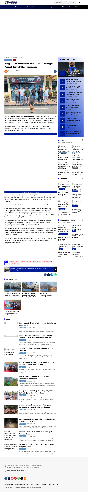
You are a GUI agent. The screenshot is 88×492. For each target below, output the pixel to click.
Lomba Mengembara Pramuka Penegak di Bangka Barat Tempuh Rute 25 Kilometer (35, 406)
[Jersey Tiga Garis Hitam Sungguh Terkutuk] (78, 204)
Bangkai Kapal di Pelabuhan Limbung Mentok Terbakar (46, 295)
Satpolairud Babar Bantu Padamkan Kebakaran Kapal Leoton (12, 295)
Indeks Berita (8, 484)
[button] (74, 2)
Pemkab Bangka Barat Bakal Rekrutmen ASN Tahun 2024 (73, 87)
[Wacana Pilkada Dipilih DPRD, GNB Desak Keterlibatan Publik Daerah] (64, 165)
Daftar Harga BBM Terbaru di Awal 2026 (64, 254)
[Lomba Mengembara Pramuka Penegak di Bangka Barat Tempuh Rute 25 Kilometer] (11, 409)
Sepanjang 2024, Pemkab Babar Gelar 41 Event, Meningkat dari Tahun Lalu (74, 93)
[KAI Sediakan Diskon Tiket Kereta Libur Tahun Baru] (78, 247)
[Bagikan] (55, 71)
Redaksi (44, 484)
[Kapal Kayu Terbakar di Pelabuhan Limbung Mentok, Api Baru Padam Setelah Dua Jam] (30, 287)
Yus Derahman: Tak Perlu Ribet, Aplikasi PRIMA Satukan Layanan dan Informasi (12, 313)
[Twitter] (48, 274)
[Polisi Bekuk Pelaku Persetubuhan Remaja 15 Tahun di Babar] (11, 435)
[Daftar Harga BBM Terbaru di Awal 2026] (64, 247)
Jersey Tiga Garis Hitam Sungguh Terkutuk (77, 210)
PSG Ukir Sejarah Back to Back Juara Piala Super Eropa (63, 194)
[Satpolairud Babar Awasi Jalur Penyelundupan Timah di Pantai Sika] (11, 423)
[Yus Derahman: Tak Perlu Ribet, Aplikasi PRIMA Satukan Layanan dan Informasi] (12, 305)
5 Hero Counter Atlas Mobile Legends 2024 (72, 106)
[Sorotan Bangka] (11, 2)
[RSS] (25, 478)
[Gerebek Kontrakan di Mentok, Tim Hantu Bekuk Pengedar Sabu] (11, 448)
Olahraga (62, 189)
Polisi (8, 264)
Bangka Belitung (26, 261)
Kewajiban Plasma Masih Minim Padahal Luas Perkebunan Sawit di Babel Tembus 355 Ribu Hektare (64, 239)
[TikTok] (21, 478)
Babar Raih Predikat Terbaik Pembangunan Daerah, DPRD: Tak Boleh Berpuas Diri (64, 157)
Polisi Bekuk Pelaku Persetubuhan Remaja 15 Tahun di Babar (36, 433)
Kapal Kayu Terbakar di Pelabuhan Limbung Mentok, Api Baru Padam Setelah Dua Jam (30, 295)
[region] (44, 33)
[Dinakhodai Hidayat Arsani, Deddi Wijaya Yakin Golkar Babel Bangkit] (78, 149)
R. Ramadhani (11, 70)
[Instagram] (12, 478)
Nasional (75, 167)
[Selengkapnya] (83, 140)
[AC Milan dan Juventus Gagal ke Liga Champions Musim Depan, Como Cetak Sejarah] (64, 205)
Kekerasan (37, 261)
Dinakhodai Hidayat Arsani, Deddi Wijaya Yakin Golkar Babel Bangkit (77, 157)
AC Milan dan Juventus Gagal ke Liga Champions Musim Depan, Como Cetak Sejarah (64, 214)
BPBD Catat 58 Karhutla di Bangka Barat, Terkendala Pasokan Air (34, 377)
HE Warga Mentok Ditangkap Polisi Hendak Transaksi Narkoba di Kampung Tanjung (73, 119)
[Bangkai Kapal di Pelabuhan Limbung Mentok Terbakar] (48, 287)
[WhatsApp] (55, 274)
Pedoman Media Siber (22, 484)
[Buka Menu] (82, 3)
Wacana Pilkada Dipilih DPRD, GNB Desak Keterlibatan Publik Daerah (64, 172)
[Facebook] (45, 274)
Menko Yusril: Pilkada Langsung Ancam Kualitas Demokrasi (77, 172)
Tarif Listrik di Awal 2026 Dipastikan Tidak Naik (77, 235)
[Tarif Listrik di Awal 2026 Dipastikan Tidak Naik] (78, 228)
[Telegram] (51, 274)
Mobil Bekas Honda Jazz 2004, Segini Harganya (73, 113)
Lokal (14, 60)
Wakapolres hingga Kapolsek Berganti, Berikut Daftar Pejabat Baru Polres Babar (36, 392)
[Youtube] (15, 478)
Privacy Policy (35, 484)
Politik (61, 167)
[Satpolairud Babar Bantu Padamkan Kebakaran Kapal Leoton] (12, 287)
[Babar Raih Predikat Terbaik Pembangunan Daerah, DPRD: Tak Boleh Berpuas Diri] (64, 149)
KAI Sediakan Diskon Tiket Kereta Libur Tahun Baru (77, 254)
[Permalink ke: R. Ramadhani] (6, 71)
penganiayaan (48, 261)
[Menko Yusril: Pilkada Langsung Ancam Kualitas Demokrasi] (78, 165)
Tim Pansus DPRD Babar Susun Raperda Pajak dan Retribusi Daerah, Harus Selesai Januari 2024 (74, 132)
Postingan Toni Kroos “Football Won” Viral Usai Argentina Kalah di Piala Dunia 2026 (77, 195)
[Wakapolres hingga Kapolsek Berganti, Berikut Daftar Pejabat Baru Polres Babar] (11, 395)
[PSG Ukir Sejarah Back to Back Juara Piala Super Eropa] (64, 187)
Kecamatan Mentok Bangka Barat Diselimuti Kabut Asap (73, 80)
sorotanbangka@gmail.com (15, 471)
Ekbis (74, 230)
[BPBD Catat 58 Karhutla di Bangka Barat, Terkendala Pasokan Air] (11, 381)
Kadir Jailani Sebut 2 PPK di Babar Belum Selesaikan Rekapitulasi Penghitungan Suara (73, 100)
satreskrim (16, 264)
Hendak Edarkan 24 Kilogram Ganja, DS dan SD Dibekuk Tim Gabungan (73, 126)
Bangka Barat (8, 60)
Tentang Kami (53, 484)
